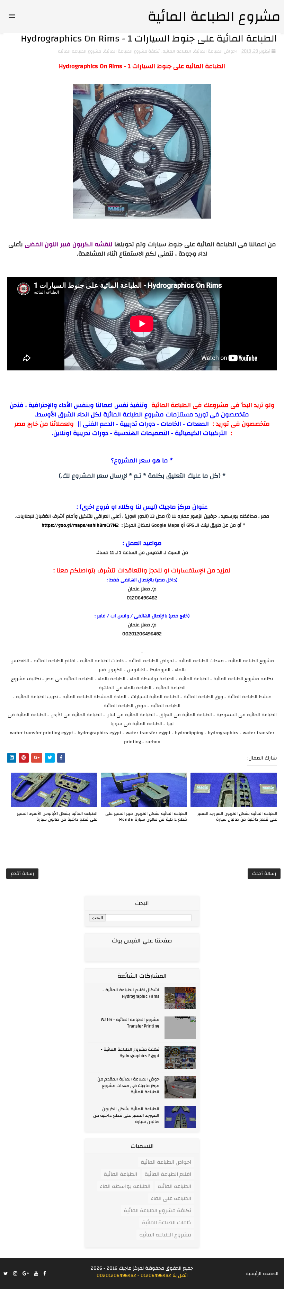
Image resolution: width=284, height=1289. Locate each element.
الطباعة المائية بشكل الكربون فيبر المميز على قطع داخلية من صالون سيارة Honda (146, 816)
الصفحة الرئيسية (262, 1273)
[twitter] (6, 1274)
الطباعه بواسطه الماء (125, 1186)
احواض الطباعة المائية (215, 51)
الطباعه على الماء (171, 1198)
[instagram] (15, 1274)
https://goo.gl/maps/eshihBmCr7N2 (80, 525)
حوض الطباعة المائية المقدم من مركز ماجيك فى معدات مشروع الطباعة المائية (128, 1085)
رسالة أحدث (264, 873)
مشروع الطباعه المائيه (79, 51)
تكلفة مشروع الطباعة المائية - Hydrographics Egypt (130, 1052)
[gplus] (25, 1274)
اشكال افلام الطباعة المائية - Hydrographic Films (131, 993)
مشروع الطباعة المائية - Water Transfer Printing (130, 1022)
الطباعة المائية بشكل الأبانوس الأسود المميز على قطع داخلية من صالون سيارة (57, 816)
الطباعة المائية (120, 1174)
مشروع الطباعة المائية (214, 16)
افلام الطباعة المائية (167, 1174)
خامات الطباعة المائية (166, 1222)
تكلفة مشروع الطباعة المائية (132, 51)
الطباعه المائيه (176, 51)
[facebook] (45, 1274)
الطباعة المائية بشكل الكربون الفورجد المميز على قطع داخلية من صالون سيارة (237, 816)
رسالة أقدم (22, 873)
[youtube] (36, 1274)
